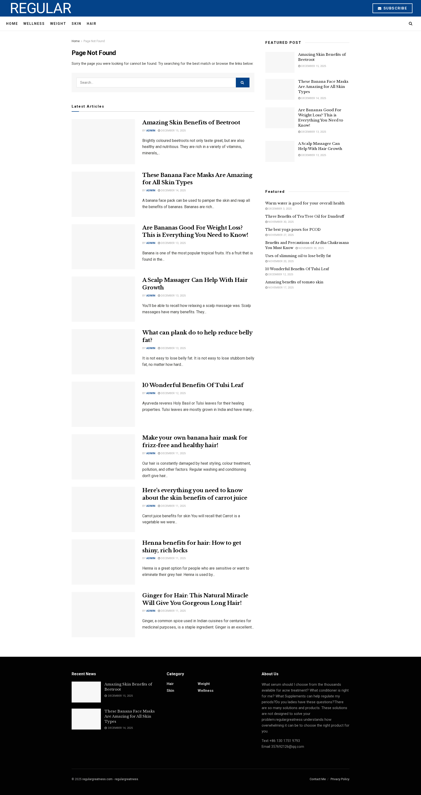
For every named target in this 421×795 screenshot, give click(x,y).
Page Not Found (94, 41)
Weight (58, 24)
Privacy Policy (340, 779)
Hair (91, 24)
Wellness (34, 24)
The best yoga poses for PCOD (293, 229)
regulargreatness (126, 779)
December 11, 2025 (173, 453)
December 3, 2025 (280, 208)
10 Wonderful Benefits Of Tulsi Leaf (193, 385)
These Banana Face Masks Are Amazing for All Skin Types (323, 86)
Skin (76, 24)
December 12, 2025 (173, 393)
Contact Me (318, 779)
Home (12, 24)
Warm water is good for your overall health (304, 203)
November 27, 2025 (281, 235)
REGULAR (40, 8)
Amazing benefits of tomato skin (294, 282)
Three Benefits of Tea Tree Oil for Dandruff (304, 216)
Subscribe (394, 8)
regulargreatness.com (97, 779)
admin (150, 130)
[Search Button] (242, 82)
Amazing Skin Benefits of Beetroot (191, 122)
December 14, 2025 (173, 190)
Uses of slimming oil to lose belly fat (298, 256)
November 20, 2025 (281, 261)
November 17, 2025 (281, 287)
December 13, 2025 (173, 243)
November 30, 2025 (281, 221)
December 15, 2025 (173, 130)
